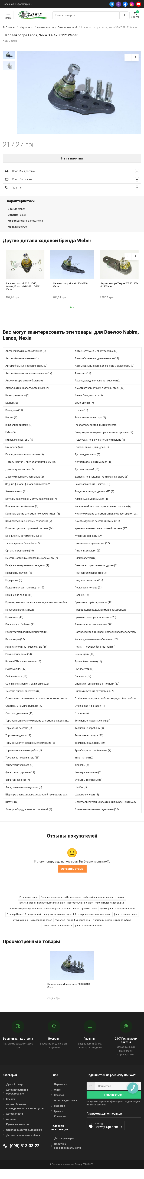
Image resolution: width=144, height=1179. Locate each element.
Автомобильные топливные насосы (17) (28, 373)
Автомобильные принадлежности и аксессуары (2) (104, 365)
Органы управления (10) (19, 550)
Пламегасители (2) (85, 558)
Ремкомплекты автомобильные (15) (26, 646)
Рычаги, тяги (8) (84, 668)
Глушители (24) (14, 447)
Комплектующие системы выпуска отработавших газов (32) (108, 513)
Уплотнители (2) (84, 757)
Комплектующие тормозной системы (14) (29, 528)
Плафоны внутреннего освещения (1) (27, 565)
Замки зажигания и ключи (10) (92, 484)
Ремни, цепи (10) (84, 654)
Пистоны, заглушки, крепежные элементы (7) (31, 558)
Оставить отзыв (72, 868)
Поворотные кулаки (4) (18, 572)
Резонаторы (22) (15, 639)
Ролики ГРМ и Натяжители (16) (23, 661)
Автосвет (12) (83, 373)
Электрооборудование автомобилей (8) (28, 809)
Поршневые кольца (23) (89, 587)
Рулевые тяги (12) (15, 668)
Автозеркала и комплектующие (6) (25, 351)
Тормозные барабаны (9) (89, 728)
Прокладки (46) (14, 617)
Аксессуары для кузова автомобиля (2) (97, 380)
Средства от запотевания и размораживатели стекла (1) (38, 698)
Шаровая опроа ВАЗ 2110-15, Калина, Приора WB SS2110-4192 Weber (23, 286)
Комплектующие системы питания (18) (97, 521)
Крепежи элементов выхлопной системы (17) (101, 528)
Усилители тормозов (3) (19, 765)
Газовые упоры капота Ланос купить (61, 897)
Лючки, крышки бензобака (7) (22, 543)
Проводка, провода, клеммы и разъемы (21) (100, 609)
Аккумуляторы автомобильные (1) (25, 380)
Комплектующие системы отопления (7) (28, 521)
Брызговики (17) (84, 402)
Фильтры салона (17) (17, 779)
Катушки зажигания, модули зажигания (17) (31, 498)
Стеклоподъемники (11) (19, 713)
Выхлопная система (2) (18, 425)
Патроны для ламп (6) (87, 550)
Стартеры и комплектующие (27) (24, 705)
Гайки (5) (10, 432)
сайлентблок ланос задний (110, 902)
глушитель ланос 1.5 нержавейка (72, 920)
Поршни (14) (82, 595)
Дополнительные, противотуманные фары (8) (101, 476)
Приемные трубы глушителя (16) (93, 602)
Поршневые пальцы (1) (18, 595)
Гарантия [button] (16, 187)
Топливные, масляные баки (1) (92, 720)
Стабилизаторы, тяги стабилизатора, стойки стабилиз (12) (108, 698)
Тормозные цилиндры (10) (90, 742)
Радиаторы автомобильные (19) (93, 624)
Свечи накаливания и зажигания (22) (27, 683)
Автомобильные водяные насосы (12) (97, 358)
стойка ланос (20, 920)
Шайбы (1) (81, 787)
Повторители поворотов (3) (91, 572)
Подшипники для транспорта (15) (24, 587)
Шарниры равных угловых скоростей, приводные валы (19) (38, 794)
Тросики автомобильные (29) (22, 757)
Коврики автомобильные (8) (21, 506)
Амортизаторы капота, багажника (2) (27, 388)
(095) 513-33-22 (24, 1145)
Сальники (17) (83, 676)
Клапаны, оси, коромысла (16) (92, 498)
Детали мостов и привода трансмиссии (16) (31, 461)
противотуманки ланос (80, 902)
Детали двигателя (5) (87, 454)
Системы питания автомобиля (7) (94, 691)
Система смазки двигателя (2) (22, 691)
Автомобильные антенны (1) (22, 358)
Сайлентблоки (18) (16, 676)
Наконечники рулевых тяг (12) (92, 543)
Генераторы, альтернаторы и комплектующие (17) (104, 432)
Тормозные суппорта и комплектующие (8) (30, 742)
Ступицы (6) (82, 713)
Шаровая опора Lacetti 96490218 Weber (70, 285)
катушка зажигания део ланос (94, 914)
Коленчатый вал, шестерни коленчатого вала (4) (103, 506)
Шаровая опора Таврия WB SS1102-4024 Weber (119, 285)
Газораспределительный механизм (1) (97, 425)
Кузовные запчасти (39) (89, 535)
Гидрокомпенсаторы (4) (19, 439)
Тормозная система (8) (18, 728)
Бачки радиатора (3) (17, 395)
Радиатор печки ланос (85, 908)
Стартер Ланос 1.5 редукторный (24, 914)
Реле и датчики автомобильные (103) (97, 639)
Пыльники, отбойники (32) (20, 624)
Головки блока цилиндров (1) (92, 447)
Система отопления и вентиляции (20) (97, 683)
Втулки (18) (81, 410)
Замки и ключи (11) (16, 491)
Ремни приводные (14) (18, 654)
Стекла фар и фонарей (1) (90, 705)
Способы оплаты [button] (22, 179)
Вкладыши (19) (14, 410)
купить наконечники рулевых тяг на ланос (42, 902)
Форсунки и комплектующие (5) (23, 787)
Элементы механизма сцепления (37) (97, 809)
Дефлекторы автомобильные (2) (24, 476)
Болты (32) (11, 402)
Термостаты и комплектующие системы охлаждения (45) (38, 720)
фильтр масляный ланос (88, 925)
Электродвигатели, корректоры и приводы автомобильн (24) (108, 802)
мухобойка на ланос (41, 920)
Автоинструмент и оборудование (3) (96, 351)
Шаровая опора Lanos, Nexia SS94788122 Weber (68, 985)
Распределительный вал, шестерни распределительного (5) (108, 632)
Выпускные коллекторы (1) (90, 417)
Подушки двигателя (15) (89, 580)
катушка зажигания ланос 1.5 (60, 914)
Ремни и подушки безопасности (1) (95, 646)
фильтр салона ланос (125, 914)
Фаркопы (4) (82, 765)
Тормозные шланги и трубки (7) (23, 750)
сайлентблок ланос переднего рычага (104, 897)
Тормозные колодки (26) (89, 735)
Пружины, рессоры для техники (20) (95, 617)
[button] (71, 307)
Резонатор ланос (28, 897)
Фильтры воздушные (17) (20, 772)
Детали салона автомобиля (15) (93, 461)
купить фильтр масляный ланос (117, 908)
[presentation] (128, 57)
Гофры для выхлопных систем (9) (24, 454)
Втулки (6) (11, 417)
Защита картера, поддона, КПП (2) (94, 491)
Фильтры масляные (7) (88, 772)
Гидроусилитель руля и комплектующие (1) (100, 439)
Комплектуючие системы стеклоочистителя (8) (32, 513)
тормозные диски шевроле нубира (112, 920)
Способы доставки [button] (23, 171)
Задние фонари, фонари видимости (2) (28, 484)
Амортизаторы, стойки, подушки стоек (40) (99, 388)
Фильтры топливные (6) (88, 779)
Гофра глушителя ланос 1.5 (57, 925)
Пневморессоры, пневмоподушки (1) (96, 565)
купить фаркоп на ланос (57, 908)
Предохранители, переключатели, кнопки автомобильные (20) (38, 602)
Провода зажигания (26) (19, 609)
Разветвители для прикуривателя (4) (26, 632)
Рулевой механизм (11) (88, 661)
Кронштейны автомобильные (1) (24, 535)
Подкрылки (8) (13, 580)
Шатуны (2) (11, 802)
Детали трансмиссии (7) (19, 469)
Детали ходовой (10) (87, 469)
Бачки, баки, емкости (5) (89, 395)
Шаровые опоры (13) (87, 794)
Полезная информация (16, 4)
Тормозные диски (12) (18, 735)
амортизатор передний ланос (25, 908)
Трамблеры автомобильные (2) (93, 750)
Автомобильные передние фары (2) (26, 365)
